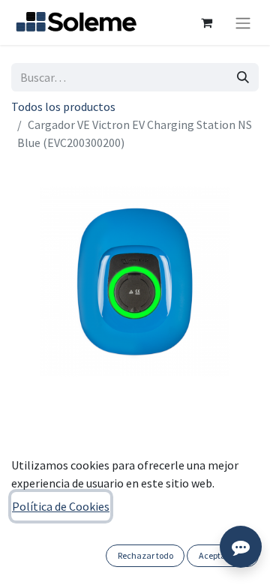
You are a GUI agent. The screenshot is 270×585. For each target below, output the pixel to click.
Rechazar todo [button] (145, 555)
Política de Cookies (61, 506)
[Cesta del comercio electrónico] (206, 23)
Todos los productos (63, 106)
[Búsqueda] (243, 77)
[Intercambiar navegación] (243, 22)
